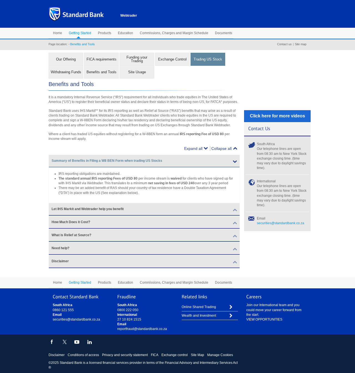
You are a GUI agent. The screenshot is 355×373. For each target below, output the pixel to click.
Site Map (197, 355)
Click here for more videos (277, 116)
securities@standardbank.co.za (280, 223)
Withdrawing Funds (66, 72)
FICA (154, 355)
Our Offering (66, 59)
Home (57, 33)
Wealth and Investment (199, 315)
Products (104, 33)
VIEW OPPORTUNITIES (264, 319)
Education (125, 33)
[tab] (144, 161)
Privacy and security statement (125, 355)
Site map (300, 44)
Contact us (284, 44)
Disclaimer (57, 355)
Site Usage (137, 72)
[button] (144, 161)
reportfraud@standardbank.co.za (142, 329)
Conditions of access (83, 355)
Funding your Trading (136, 59)
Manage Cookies (220, 355)
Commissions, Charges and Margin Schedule (174, 33)
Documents (223, 33)
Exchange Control (172, 59)
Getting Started (80, 33)
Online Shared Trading (199, 307)
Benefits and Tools (101, 72)
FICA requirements (101, 59)
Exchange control (174, 355)
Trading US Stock (208, 59)
